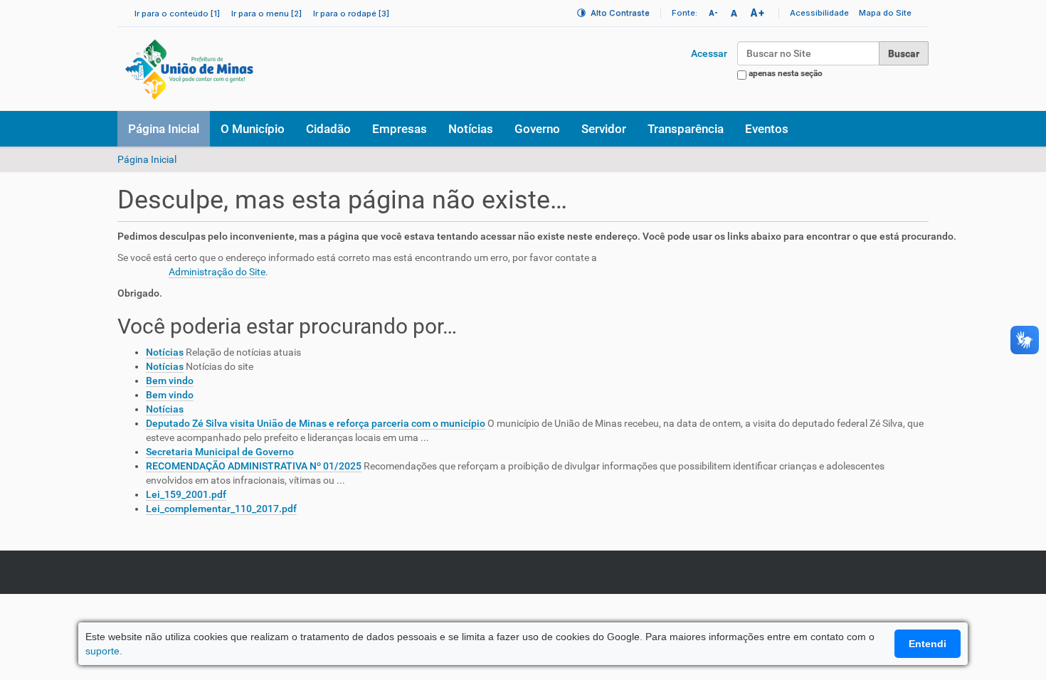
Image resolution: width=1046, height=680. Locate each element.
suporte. (103, 651)
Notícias (470, 129)
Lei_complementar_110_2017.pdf (221, 508)
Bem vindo (170, 380)
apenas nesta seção (786, 73)
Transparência (686, 129)
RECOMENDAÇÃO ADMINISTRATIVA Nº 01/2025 (253, 466)
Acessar (709, 53)
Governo (537, 129)
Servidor (603, 129)
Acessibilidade (819, 13)
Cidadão (328, 129)
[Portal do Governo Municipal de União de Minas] (228, 69)
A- (713, 13)
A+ (757, 12)
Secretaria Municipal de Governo (220, 451)
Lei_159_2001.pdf (186, 494)
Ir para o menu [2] (266, 13)
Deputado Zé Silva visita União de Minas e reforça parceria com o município (315, 423)
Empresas (399, 129)
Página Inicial (163, 129)
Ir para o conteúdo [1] (177, 13)
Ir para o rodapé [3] (351, 13)
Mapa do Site (885, 13)
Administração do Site (217, 271)
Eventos (766, 129)
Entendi (927, 643)
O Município (253, 129)
